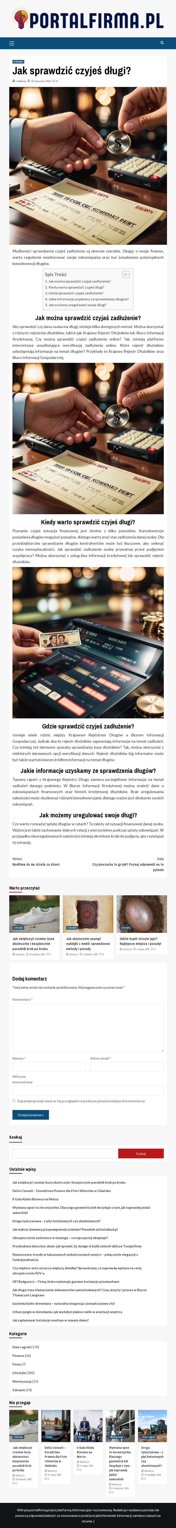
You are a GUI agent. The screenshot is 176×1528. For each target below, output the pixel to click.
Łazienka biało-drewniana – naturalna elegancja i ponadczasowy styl (63, 1303)
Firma (16, 1364)
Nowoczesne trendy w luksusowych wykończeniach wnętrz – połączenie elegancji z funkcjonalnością (75, 1257)
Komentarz (22, 999)
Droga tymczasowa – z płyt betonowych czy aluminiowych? (56, 1221)
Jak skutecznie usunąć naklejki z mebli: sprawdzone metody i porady (88, 943)
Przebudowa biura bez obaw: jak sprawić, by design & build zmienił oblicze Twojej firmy (77, 1246)
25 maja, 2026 (54, 1474)
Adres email (100, 1058)
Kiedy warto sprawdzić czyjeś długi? (76, 287)
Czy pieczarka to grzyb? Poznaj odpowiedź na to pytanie (128, 864)
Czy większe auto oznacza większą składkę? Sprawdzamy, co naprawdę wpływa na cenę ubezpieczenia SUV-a (76, 1270)
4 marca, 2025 (143, 949)
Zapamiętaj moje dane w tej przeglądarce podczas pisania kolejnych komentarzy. (81, 1101)
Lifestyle (18, 61)
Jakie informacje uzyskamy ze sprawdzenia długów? (89, 299)
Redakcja (52, 1470)
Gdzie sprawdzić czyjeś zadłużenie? (76, 293)
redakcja (21, 81)
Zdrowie (18, 1390)
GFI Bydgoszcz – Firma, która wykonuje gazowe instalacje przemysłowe (65, 1281)
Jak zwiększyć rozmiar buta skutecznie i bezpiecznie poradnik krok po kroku (33, 943)
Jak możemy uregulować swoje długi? (77, 305)
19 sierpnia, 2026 (37, 954)
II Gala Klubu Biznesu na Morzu (35, 1199)
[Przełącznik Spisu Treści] (124, 274)
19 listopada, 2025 (153, 1474)
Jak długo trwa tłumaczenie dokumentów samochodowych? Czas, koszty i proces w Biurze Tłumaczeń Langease (79, 1292)
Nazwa (19, 1058)
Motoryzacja (22, 1381)
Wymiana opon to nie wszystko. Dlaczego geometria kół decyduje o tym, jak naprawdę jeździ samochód (81, 1210)
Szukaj (15, 1137)
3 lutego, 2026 (86, 1465)
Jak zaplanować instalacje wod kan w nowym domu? (50, 1320)
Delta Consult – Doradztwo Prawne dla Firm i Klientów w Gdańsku (61, 1191)
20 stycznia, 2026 (120, 1488)
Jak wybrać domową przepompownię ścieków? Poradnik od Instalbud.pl (65, 1229)
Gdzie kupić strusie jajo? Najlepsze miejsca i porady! (140, 941)
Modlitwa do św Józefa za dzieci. (36, 861)
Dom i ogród (21, 1347)
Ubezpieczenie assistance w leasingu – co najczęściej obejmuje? (60, 1238)
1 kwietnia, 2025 (90, 954)
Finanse (18, 1356)
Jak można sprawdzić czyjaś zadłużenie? (80, 281)
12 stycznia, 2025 (41, 81)
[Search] (162, 43)
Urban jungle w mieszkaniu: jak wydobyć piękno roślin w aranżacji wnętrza (67, 1312)
